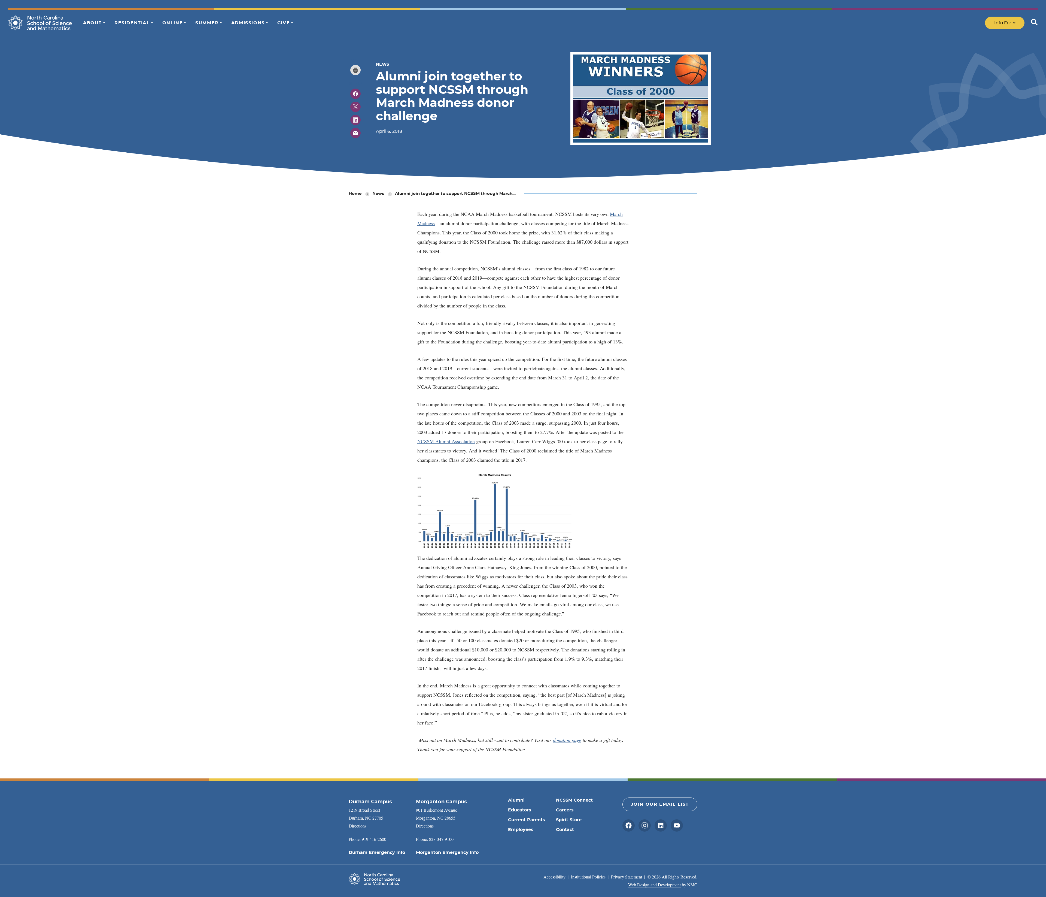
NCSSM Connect (574, 800)
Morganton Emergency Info (447, 852)
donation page (567, 740)
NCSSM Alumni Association (446, 441)
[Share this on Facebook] (355, 94)
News (378, 194)
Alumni (516, 800)
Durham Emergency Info (377, 852)
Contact (565, 829)
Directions (357, 826)
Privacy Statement (626, 877)
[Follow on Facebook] (628, 825)
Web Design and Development (654, 884)
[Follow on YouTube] (677, 825)
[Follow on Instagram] (644, 825)
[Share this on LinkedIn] (355, 120)
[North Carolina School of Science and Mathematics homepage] (40, 23)
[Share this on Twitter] (355, 107)
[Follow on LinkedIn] (661, 825)
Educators (519, 810)
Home (355, 194)
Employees (520, 829)
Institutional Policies (588, 877)
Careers (565, 810)
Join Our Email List (660, 804)
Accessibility (554, 877)
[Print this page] (355, 70)
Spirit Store (569, 820)
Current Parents (526, 820)
